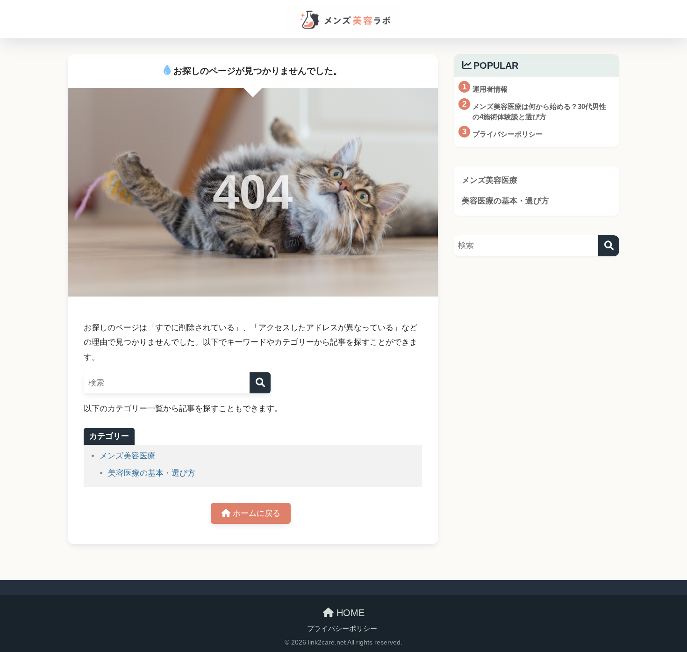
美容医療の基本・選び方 (151, 473)
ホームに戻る (255, 513)
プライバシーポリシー (342, 628)
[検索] (260, 382)
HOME (349, 613)
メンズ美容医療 (127, 455)
